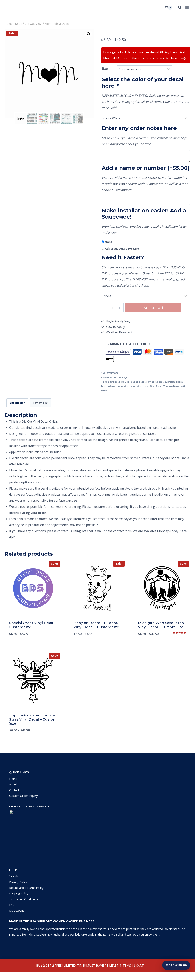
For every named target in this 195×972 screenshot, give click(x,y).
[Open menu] (186, 7)
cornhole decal (154, 381)
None (108, 242)
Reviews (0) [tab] (40, 403)
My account (16, 910)
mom (120, 386)
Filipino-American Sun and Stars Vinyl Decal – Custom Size (33, 719)
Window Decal (171, 386)
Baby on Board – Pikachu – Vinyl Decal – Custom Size (97, 625)
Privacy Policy (18, 882)
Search (13, 876)
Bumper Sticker (116, 381)
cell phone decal (135, 381)
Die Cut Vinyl (120, 377)
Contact (14, 790)
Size (104, 69)
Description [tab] (17, 403)
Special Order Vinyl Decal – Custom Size (33, 625)
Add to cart (153, 307)
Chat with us (176, 965)
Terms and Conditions (23, 899)
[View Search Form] (177, 7)
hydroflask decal (174, 381)
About (13, 784)
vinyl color (130, 386)
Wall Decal (156, 386)
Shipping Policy (18, 893)
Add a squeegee (122, 248)
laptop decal (108, 386)
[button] (88, 34)
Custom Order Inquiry (23, 796)
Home (13, 778)
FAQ (12, 905)
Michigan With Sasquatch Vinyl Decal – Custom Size (161, 625)
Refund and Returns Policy (26, 888)
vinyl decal (143, 386)
